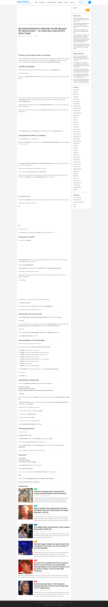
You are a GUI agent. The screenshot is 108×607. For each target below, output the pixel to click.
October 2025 (76, 110)
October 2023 (76, 166)
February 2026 (76, 101)
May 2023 (75, 173)
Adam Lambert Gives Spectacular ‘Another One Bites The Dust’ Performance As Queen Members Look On (51, 510)
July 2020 (75, 189)
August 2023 (76, 171)
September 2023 (77, 169)
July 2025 (75, 117)
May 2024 (75, 150)
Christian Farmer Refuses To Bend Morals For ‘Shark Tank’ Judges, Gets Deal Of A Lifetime (81, 58)
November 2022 (77, 182)
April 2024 (75, 152)
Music (74, 204)
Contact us (70, 602)
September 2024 (77, 141)
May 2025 (75, 122)
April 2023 (75, 175)
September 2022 (77, 187)
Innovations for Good (78, 202)
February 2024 (76, 157)
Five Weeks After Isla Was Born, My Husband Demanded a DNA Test (52, 528)
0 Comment (35, 36)
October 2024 (76, 138)
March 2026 (76, 99)
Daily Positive (23, 2)
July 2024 (75, 145)
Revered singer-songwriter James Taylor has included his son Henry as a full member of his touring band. (51, 546)
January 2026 (76, 103)
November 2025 (77, 108)
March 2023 (76, 178)
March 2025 (76, 127)
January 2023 (76, 180)
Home (19, 24)
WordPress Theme (55, 604)
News (23, 24)
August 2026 (76, 89)
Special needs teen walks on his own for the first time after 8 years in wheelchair (81, 70)
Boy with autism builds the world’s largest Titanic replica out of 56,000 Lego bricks (81, 76)
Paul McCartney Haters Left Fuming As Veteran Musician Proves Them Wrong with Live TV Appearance (51, 586)
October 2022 (76, 185)
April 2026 (75, 96)
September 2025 (77, 113)
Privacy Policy (41, 602)
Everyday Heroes (77, 199)
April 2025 (75, 124)
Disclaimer (59, 602)
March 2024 (76, 155)
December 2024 (77, 134)
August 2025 (76, 115)
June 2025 (75, 120)
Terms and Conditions (51, 602)
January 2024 (76, 159)
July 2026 (75, 92)
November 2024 (77, 136)
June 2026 (75, 94)
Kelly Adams (24, 36)
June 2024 (75, 148)
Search (75, 8)
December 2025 (77, 106)
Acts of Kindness (77, 197)
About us (65, 602)
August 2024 (76, 143)
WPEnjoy (62, 604)
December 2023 (77, 162)
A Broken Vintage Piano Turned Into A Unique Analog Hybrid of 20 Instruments (50, 492)
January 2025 (76, 131)
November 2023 (77, 164)
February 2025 (76, 129)
